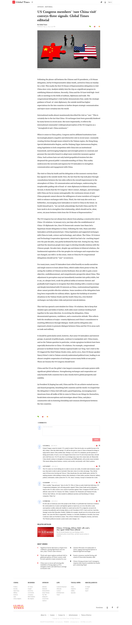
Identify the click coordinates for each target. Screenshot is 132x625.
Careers (52, 615)
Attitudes (59, 588)
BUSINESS (31, 582)
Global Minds (45, 590)
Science (15, 594)
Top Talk (44, 594)
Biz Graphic (31, 598)
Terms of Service (86, 615)
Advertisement (73, 615)
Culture (59, 590)
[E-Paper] (101, 2)
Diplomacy (16, 590)
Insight (30, 588)
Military (15, 592)
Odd (14, 596)
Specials (73, 592)
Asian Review (45, 592)
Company (30, 594)
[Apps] (104, 2)
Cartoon (44, 600)
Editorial (44, 587)
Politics (15, 587)
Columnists (45, 598)
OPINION (40, 7)
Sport (86, 590)
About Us (43, 615)
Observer (44, 588)
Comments (31, 592)
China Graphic (17, 598)
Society (15, 588)
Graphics (73, 588)
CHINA (15, 582)
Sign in (110, 2)
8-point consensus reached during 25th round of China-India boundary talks (85, 556)
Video (72, 587)
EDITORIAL (49, 7)
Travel (58, 594)
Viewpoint (45, 596)
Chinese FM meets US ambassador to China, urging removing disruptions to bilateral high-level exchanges (85, 549)
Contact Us (61, 615)
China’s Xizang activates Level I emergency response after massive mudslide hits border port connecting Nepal (86, 563)
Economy (30, 590)
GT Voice (30, 587)
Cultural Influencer (61, 587)
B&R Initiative (31, 596)
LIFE (58, 582)
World (87, 588)
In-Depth (87, 587)
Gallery (73, 590)
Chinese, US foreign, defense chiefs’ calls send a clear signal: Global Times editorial (73, 529)
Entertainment (60, 592)
